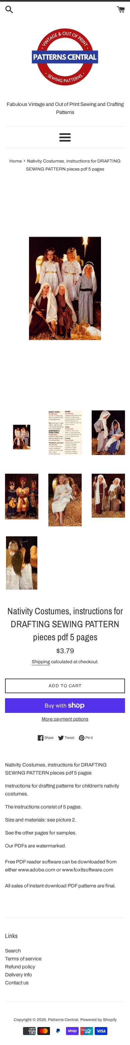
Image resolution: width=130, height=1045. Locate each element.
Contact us (17, 982)
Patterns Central (63, 1019)
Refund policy (20, 966)
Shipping (41, 661)
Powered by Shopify (98, 1019)
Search (13, 950)
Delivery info (18, 974)
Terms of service (23, 958)
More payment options (65, 719)
